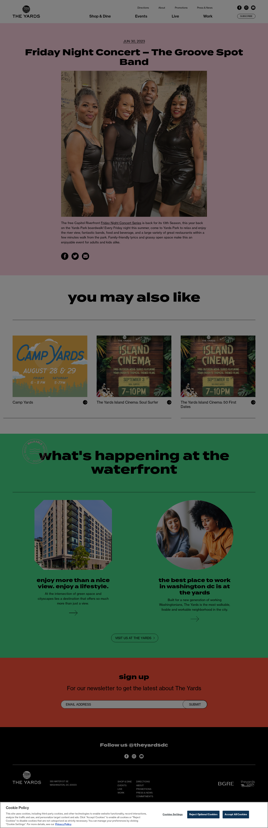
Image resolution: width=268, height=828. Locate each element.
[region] (134, 815)
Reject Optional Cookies (203, 814)
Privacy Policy (63, 824)
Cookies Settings (173, 814)
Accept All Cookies (236, 814)
